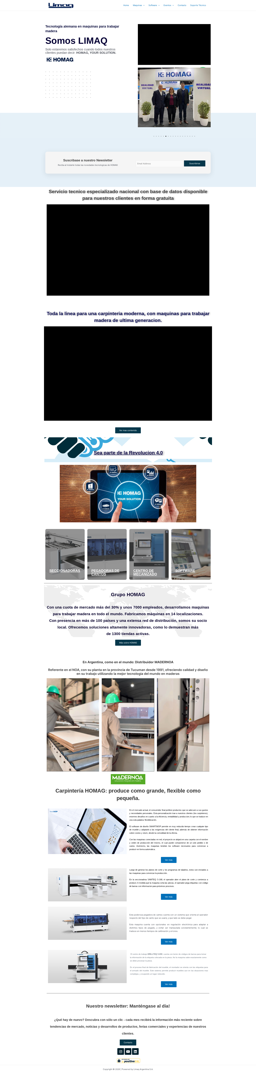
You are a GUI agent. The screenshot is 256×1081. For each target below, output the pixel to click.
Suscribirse (194, 163)
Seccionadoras (64, 571)
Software (153, 5)
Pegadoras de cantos (105, 572)
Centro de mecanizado (145, 572)
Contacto (182, 5)
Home (126, 5)
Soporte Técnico (198, 5)
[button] (143, 5)
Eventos (167, 5)
